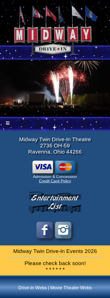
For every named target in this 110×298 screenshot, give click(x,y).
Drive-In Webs (32, 287)
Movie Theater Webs (71, 287)
